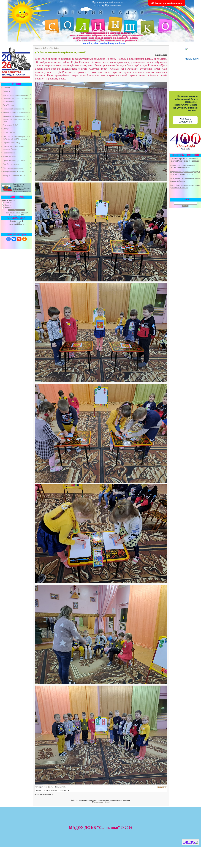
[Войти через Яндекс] (19, 239)
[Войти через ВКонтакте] (13, 239)
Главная (38, 48)
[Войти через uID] (8, 239)
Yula (63, 787)
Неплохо (8, 208)
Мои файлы (54, 48)
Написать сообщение (185, 120)
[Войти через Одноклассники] (24, 239)
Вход (107, 802)
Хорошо (8, 205)
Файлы (45, 48)
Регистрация (98, 802)
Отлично (8, 203)
